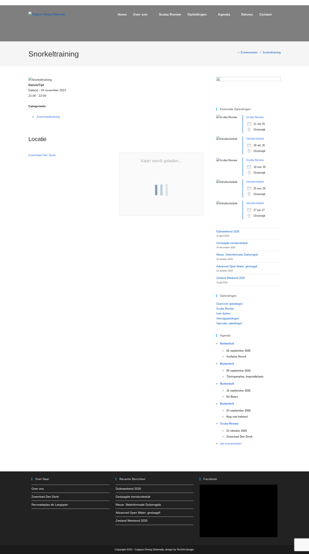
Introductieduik (255, 138)
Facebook (210, 479)
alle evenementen (231, 443)
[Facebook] (34, 516)
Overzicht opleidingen (229, 303)
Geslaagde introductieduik (232, 243)
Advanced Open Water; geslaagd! (236, 266)
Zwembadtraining (48, 116)
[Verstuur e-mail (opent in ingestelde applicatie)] (48, 2)
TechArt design (185, 549)
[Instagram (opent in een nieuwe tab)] (36, 2)
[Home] (235, 52)
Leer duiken (223, 313)
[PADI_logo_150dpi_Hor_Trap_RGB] (248, 88)
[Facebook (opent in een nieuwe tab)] (30, 2)
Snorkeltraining (272, 52)
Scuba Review (255, 117)
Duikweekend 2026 (227, 231)
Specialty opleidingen (229, 323)
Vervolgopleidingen (227, 318)
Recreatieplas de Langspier (50, 504)
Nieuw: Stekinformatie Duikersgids (237, 254)
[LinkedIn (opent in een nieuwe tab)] (42, 2)
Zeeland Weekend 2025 (230, 278)
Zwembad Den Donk (42, 155)
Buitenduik (227, 343)
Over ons (38, 488)
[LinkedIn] (44, 516)
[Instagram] (39, 516)
